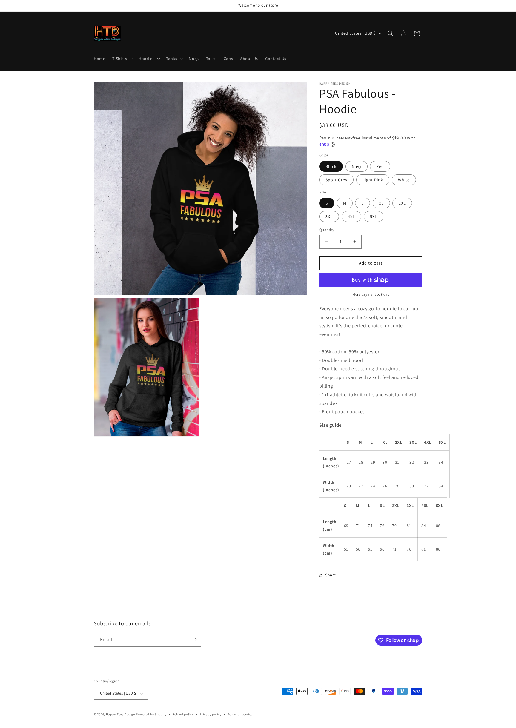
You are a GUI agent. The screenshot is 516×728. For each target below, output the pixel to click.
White (404, 179)
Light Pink (373, 179)
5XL (373, 216)
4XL (351, 216)
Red (380, 166)
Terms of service (240, 714)
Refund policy (183, 714)
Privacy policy (210, 714)
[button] (122, 58)
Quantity (326, 229)
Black (331, 166)
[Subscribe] (194, 640)
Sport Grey (336, 179)
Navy (356, 166)
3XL (329, 216)
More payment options (370, 294)
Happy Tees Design (120, 714)
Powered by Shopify (151, 714)
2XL (402, 203)
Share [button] (330, 575)
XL (381, 203)
